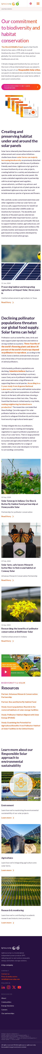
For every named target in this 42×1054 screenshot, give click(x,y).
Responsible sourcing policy (9, 1036)
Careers (4, 1010)
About (3, 998)
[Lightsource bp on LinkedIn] (3, 987)
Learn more (6, 817)
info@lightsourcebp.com (10, 979)
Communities (6, 1002)
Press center (16, 1039)
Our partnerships (7, 1013)
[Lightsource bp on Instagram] (8, 987)
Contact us (5, 974)
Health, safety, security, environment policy (14, 1035)
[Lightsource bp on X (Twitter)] (14, 987)
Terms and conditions (7, 1038)
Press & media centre (9, 976)
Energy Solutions (7, 1006)
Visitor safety (5, 1039)
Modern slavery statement (9, 1034)
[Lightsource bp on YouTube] (19, 987)
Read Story (6, 302)
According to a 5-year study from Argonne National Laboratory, (20, 386)
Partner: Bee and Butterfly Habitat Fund (18, 702)
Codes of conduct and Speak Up (26, 1038)
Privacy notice (24, 1036)
